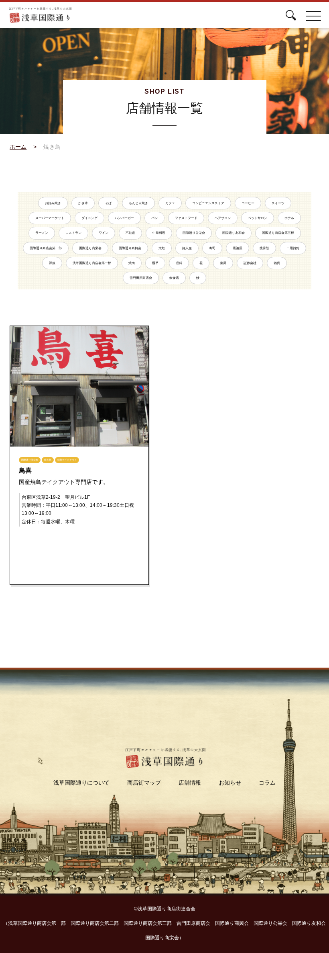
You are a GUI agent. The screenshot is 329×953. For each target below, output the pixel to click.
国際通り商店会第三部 (278, 233)
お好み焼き (53, 203)
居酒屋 (237, 248)
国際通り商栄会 (90, 248)
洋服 (52, 263)
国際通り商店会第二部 (46, 248)
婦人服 (187, 248)
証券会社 (250, 263)
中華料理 (158, 233)
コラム (267, 782)
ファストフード (186, 218)
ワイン (103, 233)
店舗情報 (190, 782)
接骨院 (264, 248)
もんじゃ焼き (138, 203)
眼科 (179, 263)
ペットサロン (257, 218)
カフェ (170, 203)
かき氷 (83, 203)
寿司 (212, 248)
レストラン (73, 233)
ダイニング (89, 218)
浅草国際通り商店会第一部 (92, 263)
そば (108, 203)
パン (154, 218)
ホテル (289, 218)
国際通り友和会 (233, 233)
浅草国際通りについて (81, 782)
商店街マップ (144, 782)
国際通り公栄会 (194, 233)
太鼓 (161, 248)
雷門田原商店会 (141, 278)
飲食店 (174, 278)
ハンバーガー (124, 218)
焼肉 (131, 263)
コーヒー (248, 203)
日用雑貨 (292, 248)
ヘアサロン (223, 218)
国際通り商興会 (130, 248)
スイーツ (278, 203)
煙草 (155, 263)
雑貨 (277, 263)
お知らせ (230, 782)
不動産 (130, 233)
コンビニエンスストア (208, 203)
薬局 (223, 263)
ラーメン (41, 233)
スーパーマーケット (49, 218)
